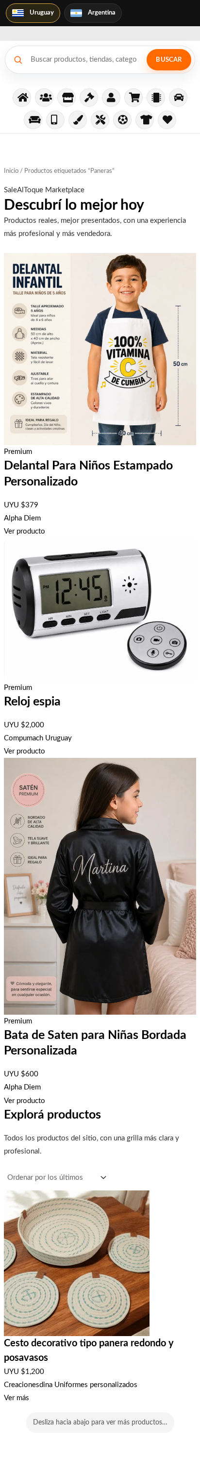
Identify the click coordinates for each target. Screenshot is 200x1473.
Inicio (11, 170)
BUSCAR (169, 60)
